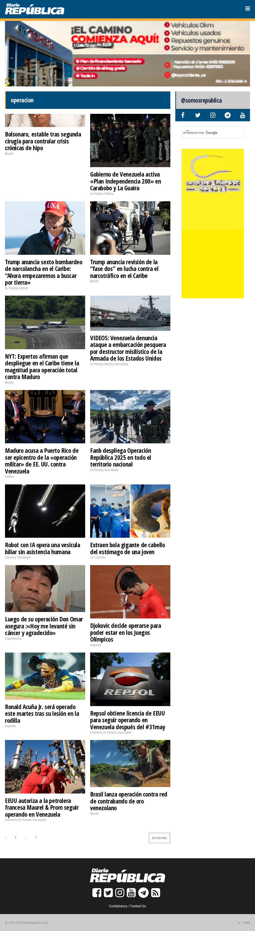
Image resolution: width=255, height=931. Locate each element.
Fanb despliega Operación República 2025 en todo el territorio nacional (120, 457)
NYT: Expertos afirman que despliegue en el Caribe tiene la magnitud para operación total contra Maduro (42, 366)
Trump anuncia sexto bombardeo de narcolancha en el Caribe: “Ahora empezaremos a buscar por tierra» (43, 272)
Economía (96, 732)
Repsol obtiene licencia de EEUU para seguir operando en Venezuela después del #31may (127, 720)
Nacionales (121, 364)
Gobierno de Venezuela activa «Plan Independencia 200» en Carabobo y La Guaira (125, 181)
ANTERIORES (159, 838)
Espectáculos (13, 638)
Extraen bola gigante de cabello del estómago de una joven (127, 548)
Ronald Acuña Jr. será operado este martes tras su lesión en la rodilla (42, 713)
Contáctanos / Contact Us (127, 906)
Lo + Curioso (97, 557)
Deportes (95, 645)
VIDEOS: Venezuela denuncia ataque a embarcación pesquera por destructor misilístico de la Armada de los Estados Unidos (128, 348)
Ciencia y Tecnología (17, 557)
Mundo (9, 153)
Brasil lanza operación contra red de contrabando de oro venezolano (128, 801)
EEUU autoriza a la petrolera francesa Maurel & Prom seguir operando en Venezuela (41, 807)
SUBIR (246, 923)
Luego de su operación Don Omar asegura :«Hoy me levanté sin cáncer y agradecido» (44, 626)
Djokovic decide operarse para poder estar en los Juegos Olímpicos (125, 632)
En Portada (96, 194)
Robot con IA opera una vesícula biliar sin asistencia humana (42, 548)
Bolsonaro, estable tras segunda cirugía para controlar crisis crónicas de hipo (43, 141)
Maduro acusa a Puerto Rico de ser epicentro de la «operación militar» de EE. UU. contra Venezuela (41, 460)
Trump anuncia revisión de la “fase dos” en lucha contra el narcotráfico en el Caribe (124, 269)
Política (109, 194)
